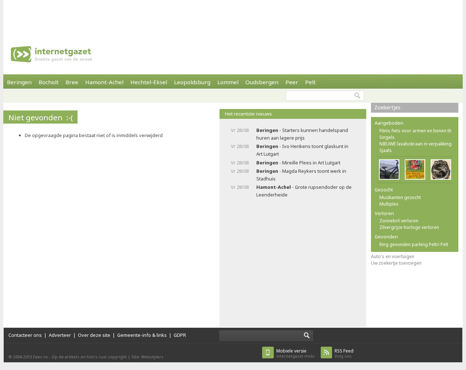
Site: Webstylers (147, 356)
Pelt (310, 82)
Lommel (227, 82)
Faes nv (40, 356)
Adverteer (60, 335)
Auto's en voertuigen (392, 256)
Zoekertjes (387, 107)
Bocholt (49, 82)
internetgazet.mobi (295, 353)
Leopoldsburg (192, 82)
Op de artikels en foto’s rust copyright (89, 356)
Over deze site (94, 335)
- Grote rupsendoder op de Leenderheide (304, 191)
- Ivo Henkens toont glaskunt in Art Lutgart (302, 150)
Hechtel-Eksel (148, 82)
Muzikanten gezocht (400, 197)
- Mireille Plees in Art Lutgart (298, 162)
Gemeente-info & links (142, 335)
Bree (72, 82)
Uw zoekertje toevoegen (396, 263)
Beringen (19, 82)
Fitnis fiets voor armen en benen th (415, 131)
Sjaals (385, 150)
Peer (291, 82)
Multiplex (388, 204)
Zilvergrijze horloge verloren (409, 227)
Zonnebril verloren (398, 221)
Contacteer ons (25, 335)
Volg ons (344, 353)
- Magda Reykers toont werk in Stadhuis (301, 175)
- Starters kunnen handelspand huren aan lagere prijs (302, 134)
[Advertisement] (233, 16)
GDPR (180, 335)
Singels (387, 137)
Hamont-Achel (104, 82)
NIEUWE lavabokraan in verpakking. (416, 144)
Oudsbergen (262, 82)
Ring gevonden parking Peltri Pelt (413, 244)
